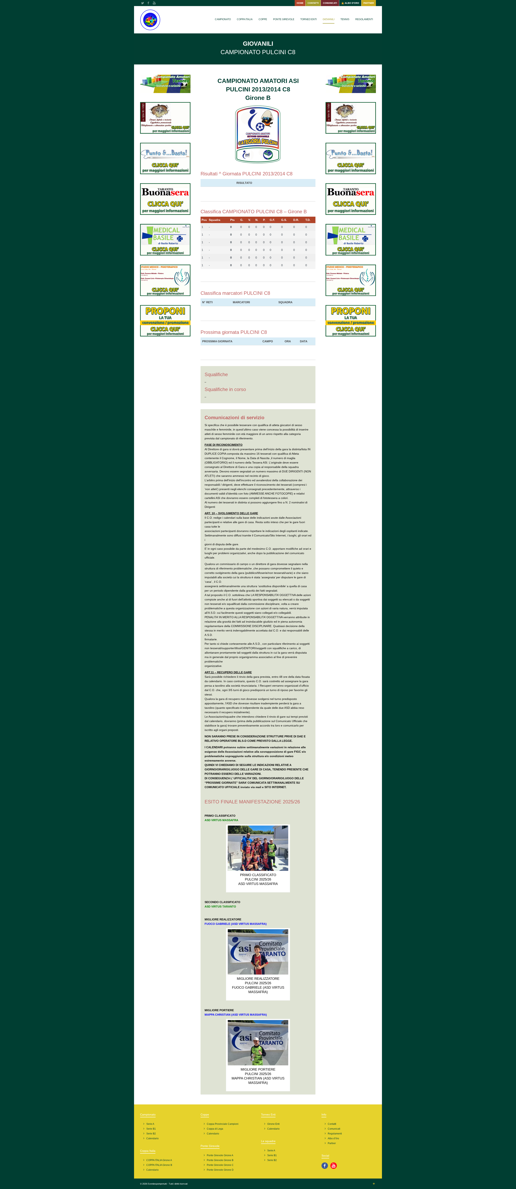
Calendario (152, 1138)
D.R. (296, 219)
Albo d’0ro (333, 1138)
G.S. (284, 219)
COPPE (263, 19)
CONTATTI (313, 3)
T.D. (307, 219)
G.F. (272, 219)
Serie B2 (151, 1133)
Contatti (332, 1124)
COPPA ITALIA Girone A (159, 1160)
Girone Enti (273, 1124)
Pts (232, 219)
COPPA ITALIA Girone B (159, 1165)
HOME (300, 3)
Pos (204, 219)
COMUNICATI (330, 3)
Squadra (214, 219)
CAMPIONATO (223, 19)
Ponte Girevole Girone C (220, 1165)
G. (241, 219)
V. (249, 219)
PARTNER (368, 3)
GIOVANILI (328, 19)
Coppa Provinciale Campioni (222, 1124)
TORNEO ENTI (308, 19)
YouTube (154, 3)
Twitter (142, 3)
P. (264, 219)
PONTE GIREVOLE (283, 19)
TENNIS (344, 19)
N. (256, 219)
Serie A (150, 1124)
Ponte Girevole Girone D (220, 1169)
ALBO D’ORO (351, 3)
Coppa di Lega (215, 1128)
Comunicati (334, 1128)
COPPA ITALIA (245, 19)
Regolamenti (335, 1133)
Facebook (148, 3)
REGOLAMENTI (364, 19)
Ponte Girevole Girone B (220, 1160)
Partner (332, 1143)
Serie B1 (151, 1128)
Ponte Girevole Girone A (220, 1155)
